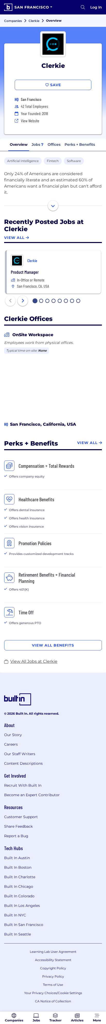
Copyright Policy (53, 968)
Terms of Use (53, 985)
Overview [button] (19, 144)
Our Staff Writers (19, 754)
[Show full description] (53, 205)
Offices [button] (54, 144)
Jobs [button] (37, 144)
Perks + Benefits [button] (80, 144)
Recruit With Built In (22, 785)
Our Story (13, 734)
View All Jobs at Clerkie (33, 661)
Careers (11, 744)
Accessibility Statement (53, 960)
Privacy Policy (53, 976)
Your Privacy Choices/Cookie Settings (53, 993)
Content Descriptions (23, 763)
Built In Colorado (19, 896)
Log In (96, 7)
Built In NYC (15, 915)
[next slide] (22, 301)
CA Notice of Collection (53, 1001)
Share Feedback (18, 826)
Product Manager (25, 272)
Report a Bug (16, 836)
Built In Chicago (18, 886)
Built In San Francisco (23, 924)
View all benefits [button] (53, 645)
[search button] (83, 7)
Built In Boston (17, 867)
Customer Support (21, 817)
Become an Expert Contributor (32, 795)
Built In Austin (17, 858)
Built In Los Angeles (22, 905)
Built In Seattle (17, 934)
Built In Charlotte (19, 877)
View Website (30, 120)
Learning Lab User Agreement (53, 952)
